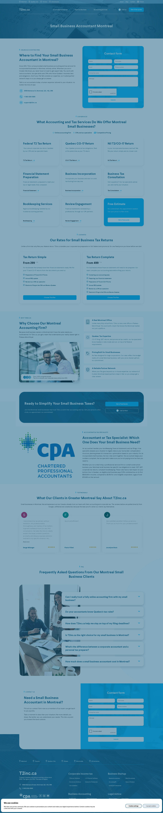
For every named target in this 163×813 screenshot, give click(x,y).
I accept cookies (151, 806)
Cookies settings (133, 806)
